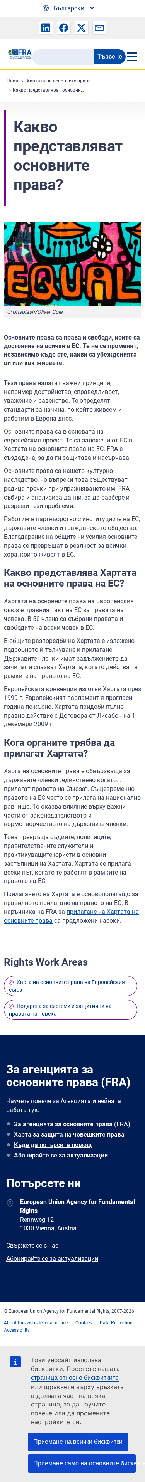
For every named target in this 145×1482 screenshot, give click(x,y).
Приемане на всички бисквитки (78, 1441)
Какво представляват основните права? (57, 90)
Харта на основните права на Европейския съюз (67, 986)
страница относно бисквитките (75, 1377)
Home (13, 81)
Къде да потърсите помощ (53, 1145)
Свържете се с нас (32, 1245)
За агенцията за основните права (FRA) (72, 1124)
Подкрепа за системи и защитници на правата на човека (60, 1010)
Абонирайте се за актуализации (61, 1155)
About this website (23, 1323)
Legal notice (55, 1323)
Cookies (83, 1323)
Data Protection (116, 1323)
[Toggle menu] (131, 57)
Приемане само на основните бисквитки (84, 1463)
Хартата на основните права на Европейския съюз (83, 81)
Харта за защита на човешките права (69, 1134)
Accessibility (17, 1330)
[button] (46, 28)
